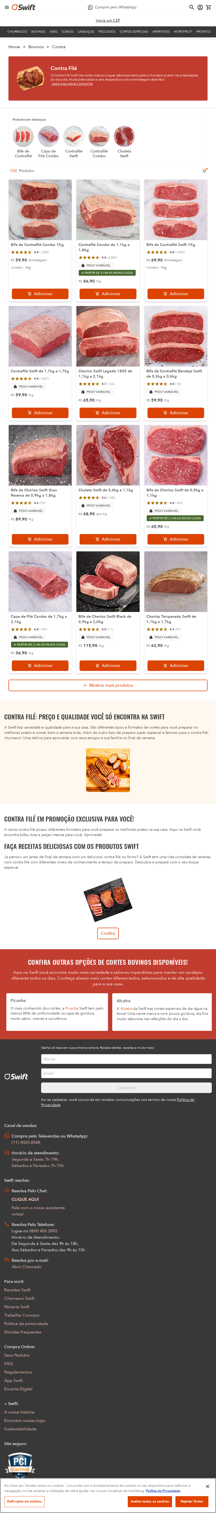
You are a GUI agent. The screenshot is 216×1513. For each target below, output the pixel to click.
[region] (108, 1495)
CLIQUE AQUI (25, 1199)
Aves (53, 31)
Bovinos (38, 31)
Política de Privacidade (163, 1491)
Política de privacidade (26, 1324)
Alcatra (126, 1008)
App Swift (13, 1380)
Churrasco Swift (19, 1298)
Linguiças (86, 31)
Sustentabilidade (20, 1429)
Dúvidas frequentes (22, 1332)
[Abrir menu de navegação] (6, 7)
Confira (108, 933)
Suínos (67, 31)
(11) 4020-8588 (26, 1142)
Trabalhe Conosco (22, 1315)
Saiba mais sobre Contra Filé (72, 84)
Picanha (71, 1008)
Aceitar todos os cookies (150, 1501)
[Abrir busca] (192, 7)
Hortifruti (183, 31)
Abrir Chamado (27, 1267)
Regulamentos (18, 1372)
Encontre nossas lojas (24, 1420)
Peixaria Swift (17, 1307)
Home (14, 47)
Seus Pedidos (17, 1355)
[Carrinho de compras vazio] (208, 7)
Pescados (107, 31)
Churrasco (17, 31)
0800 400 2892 (43, 1231)
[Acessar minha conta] (200, 7)
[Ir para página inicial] (24, 7)
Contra (59, 47)
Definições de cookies (24, 1501)
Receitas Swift (17, 1290)
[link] (108, 20)
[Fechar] (207, 1486)
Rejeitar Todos (192, 1501)
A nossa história (19, 1412)
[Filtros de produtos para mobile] (204, 171)
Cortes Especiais (134, 31)
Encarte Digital (18, 1389)
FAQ (8, 1364)
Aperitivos (161, 31)
